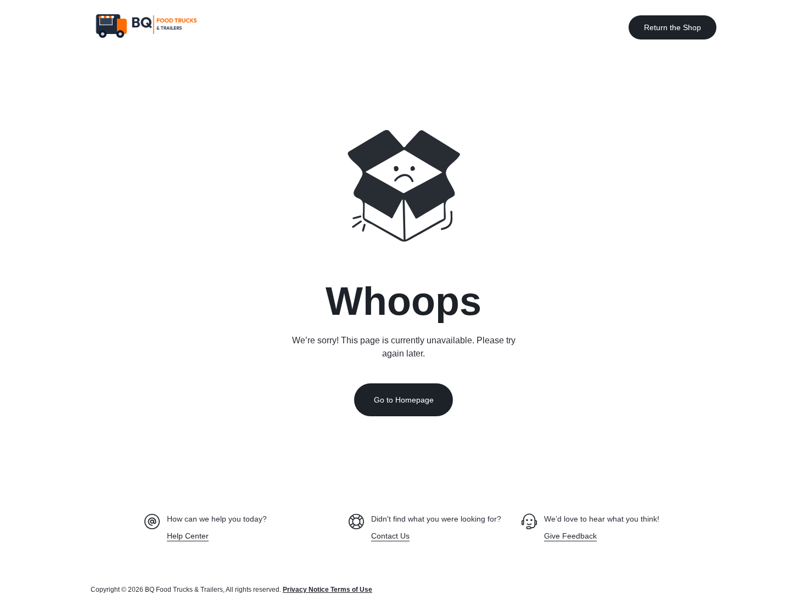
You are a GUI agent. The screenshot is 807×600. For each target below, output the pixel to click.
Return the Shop (672, 27)
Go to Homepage (404, 399)
